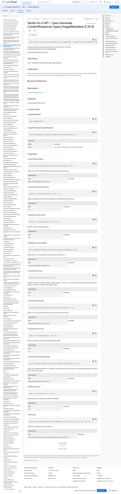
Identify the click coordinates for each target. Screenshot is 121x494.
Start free (114, 7)
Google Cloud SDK (12, 7)
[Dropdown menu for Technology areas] (34, 2)
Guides (12, 10)
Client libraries (33, 7)
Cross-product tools (43, 2)
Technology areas (27, 2)
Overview (4, 10)
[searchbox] (11, 16)
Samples (29, 10)
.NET (24, 7)
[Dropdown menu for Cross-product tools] (51, 2)
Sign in (117, 2)
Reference (21, 10)
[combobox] (80, 1)
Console (95, 2)
